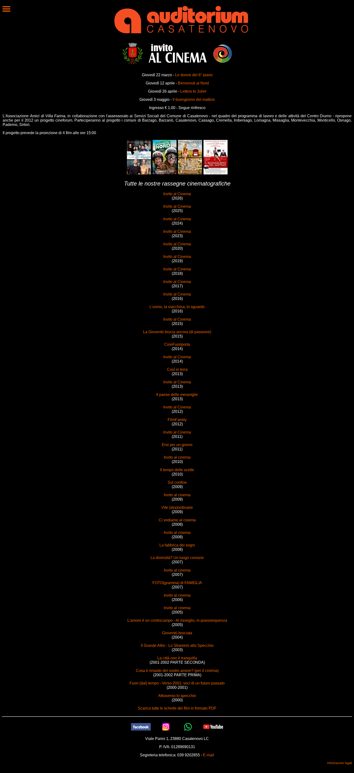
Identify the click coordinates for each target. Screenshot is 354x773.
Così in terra (177, 369)
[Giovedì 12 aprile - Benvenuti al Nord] (164, 157)
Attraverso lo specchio (177, 696)
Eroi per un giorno (177, 445)
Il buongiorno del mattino (194, 99)
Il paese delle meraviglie (177, 395)
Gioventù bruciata (177, 633)
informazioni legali (339, 763)
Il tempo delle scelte (177, 470)
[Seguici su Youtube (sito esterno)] (213, 727)
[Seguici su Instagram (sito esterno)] (166, 727)
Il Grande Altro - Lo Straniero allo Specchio (177, 645)
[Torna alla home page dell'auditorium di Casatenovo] (181, 19)
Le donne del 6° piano (194, 75)
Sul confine (177, 482)
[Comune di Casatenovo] (132, 53)
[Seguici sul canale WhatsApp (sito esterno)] (188, 727)
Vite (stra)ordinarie (177, 507)
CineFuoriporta (177, 344)
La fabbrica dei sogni (177, 545)
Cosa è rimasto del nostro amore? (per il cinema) (177, 671)
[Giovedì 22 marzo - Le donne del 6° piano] (139, 157)
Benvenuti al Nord (193, 83)
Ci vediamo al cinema (177, 520)
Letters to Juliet (193, 91)
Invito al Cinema (177, 194)
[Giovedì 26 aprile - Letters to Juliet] (190, 157)
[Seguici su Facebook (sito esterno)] (141, 727)
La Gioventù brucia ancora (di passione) (177, 332)
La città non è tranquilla (177, 658)
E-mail (208, 755)
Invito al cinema (177, 457)
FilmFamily (177, 420)
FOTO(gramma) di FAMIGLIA (177, 583)
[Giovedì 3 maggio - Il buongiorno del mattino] (215, 157)
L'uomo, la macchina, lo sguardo (177, 307)
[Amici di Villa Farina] (222, 53)
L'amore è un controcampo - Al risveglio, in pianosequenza (177, 620)
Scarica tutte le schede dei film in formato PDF (177, 708)
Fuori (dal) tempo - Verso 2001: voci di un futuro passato (177, 683)
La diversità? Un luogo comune (177, 558)
